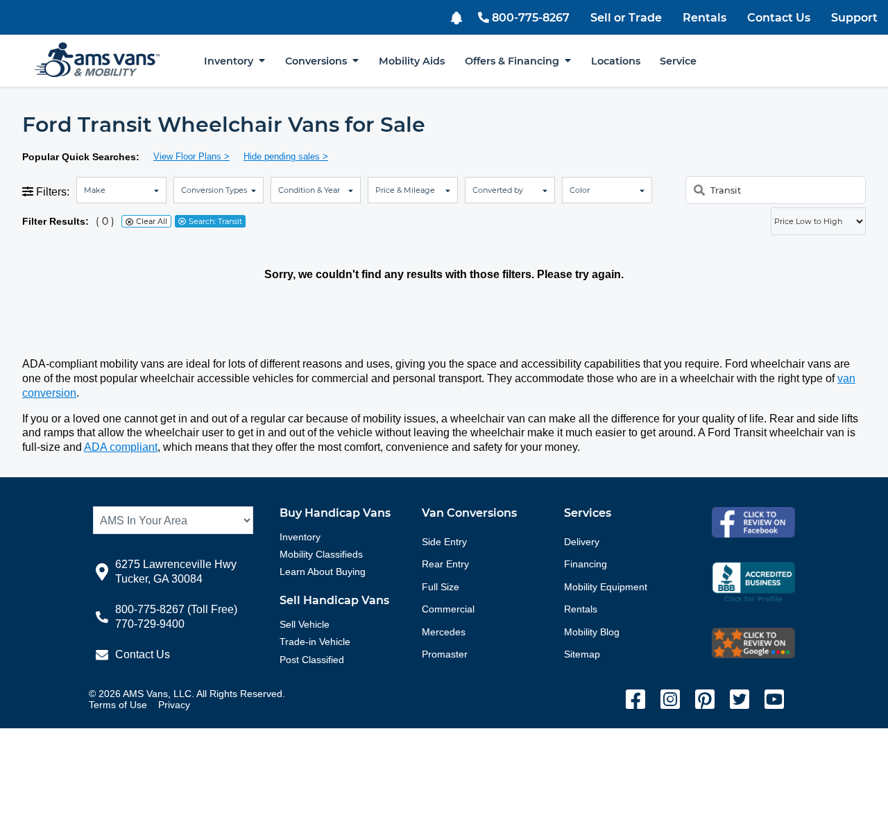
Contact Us (778, 17)
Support (854, 17)
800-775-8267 (531, 17)
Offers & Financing (515, 61)
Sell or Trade (626, 17)
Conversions (318, 61)
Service (678, 61)
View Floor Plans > (191, 156)
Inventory (231, 61)
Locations (615, 61)
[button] (458, 16)
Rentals (704, 17)
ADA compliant (120, 447)
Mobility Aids (412, 61)
